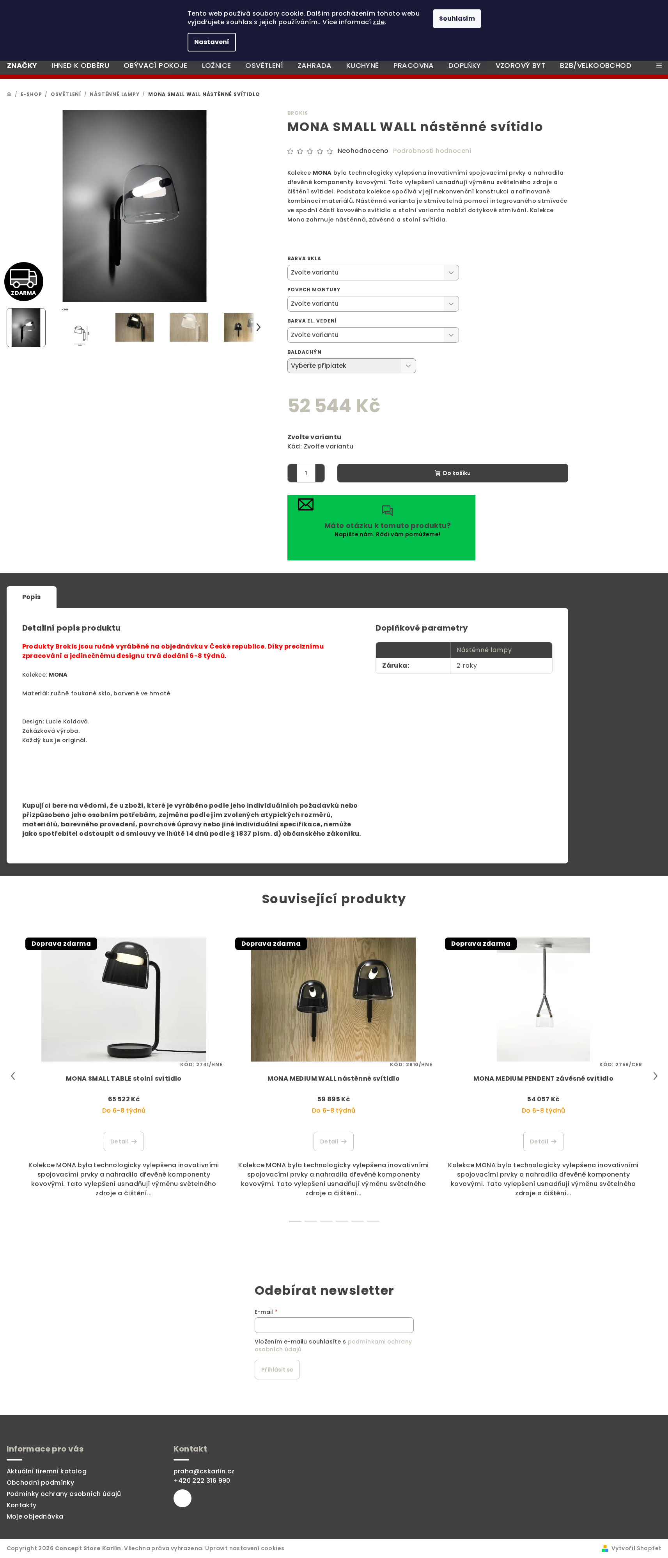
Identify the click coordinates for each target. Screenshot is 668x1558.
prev (13, 1076)
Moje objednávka (35, 1516)
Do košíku (457, 473)
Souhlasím (457, 18)
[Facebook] (182, 1498)
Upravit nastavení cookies (244, 1548)
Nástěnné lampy (484, 649)
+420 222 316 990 (202, 1480)
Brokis (297, 113)
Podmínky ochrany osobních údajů (64, 1493)
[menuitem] (22, 65)
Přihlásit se (277, 1370)
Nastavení (211, 41)
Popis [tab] (31, 596)
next (655, 1076)
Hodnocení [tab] (92, 596)
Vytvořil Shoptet (636, 1548)
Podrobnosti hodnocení (432, 151)
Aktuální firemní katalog (47, 1471)
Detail (119, 1141)
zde (378, 22)
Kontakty (22, 1505)
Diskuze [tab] (154, 596)
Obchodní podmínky (40, 1482)
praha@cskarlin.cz (204, 1471)
